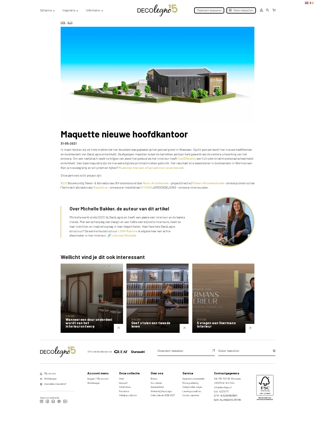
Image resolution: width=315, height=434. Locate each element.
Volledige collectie (128, 395)
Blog (70, 22)
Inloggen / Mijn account (98, 378)
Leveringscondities (191, 391)
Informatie (93, 10)
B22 (64, 183)
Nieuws (154, 378)
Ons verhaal (156, 382)
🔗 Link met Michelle (121, 235)
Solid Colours (125, 386)
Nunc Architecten (156, 183)
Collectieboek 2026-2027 (163, 395)
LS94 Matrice (127, 231)
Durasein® (123, 382)
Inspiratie (68, 10)
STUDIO (147, 187)
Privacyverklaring (190, 382)
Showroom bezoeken (209, 10)
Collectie (46, 10)
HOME (63, 22)
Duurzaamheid (157, 386)
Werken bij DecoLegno (161, 391)
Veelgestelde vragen (192, 386)
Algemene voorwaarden (193, 378)
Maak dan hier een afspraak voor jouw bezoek (151, 167)
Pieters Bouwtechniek (208, 183)
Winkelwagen (93, 382)
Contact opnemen (190, 395)
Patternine (124, 391)
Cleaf (121, 378)
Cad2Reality (187, 158)
